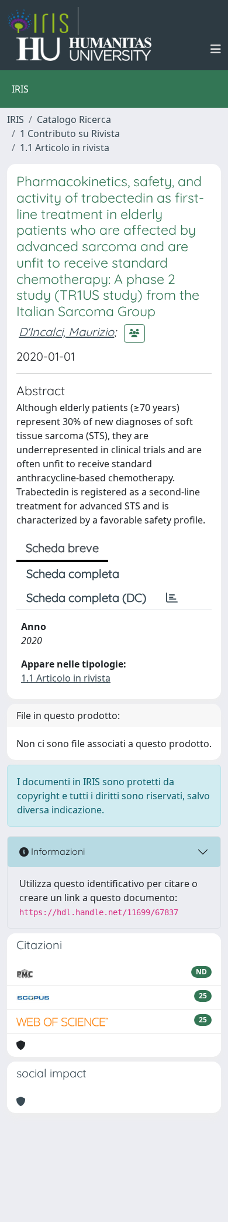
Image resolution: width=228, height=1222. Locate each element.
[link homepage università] (84, 49)
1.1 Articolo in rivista (64, 147)
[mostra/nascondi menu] (215, 49)
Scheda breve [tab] (62, 547)
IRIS (15, 119)
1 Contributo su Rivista (70, 133)
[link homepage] (42, 21)
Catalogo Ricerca (74, 119)
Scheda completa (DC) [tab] (86, 597)
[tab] (172, 598)
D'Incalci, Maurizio (66, 331)
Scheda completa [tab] (72, 573)
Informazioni (57, 851)
